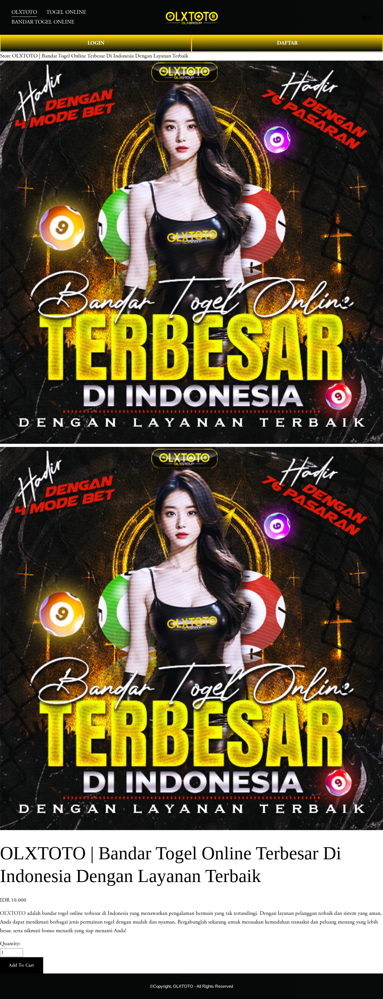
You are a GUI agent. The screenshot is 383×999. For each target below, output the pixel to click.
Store (5, 55)
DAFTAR (287, 43)
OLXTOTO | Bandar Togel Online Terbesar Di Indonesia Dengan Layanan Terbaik (100, 55)
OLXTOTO (13, 913)
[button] (21, 965)
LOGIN (95, 43)
